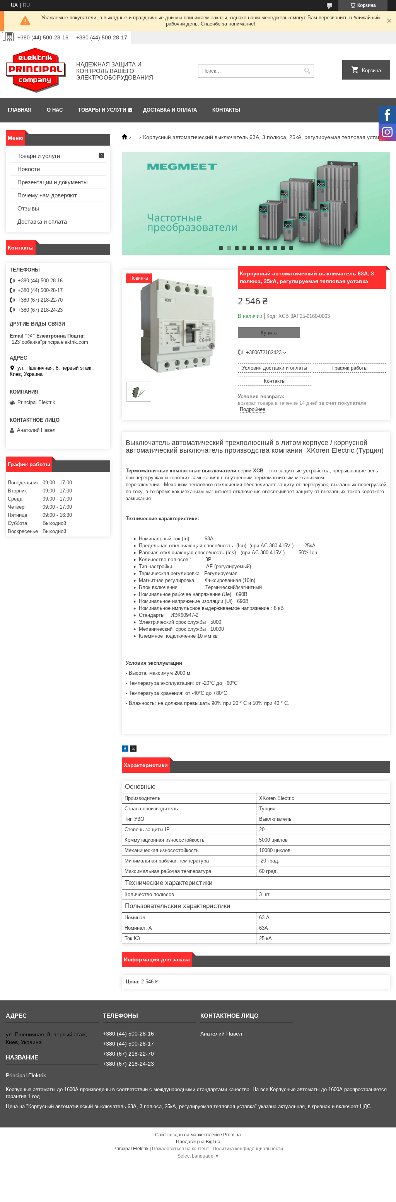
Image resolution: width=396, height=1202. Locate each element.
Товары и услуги (102, 110)
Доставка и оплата (170, 110)
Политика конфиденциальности (248, 1148)
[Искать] (307, 71)
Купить (269, 333)
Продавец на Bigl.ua (198, 1141)
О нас (55, 110)
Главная (19, 110)
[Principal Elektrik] (36, 71)
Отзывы (28, 208)
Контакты (226, 110)
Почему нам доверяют (47, 195)
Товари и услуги (38, 156)
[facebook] (125, 750)
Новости (28, 169)
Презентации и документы (52, 182)
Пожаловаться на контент (180, 1148)
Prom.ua (232, 1134)
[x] (133, 750)
